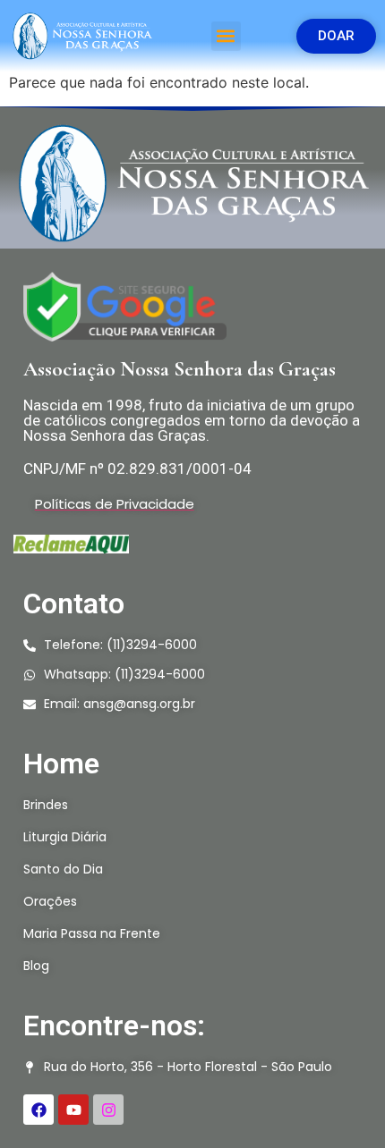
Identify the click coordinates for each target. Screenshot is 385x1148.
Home (61, 764)
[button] (226, 36)
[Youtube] (73, 1109)
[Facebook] (38, 1109)
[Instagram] (108, 1109)
